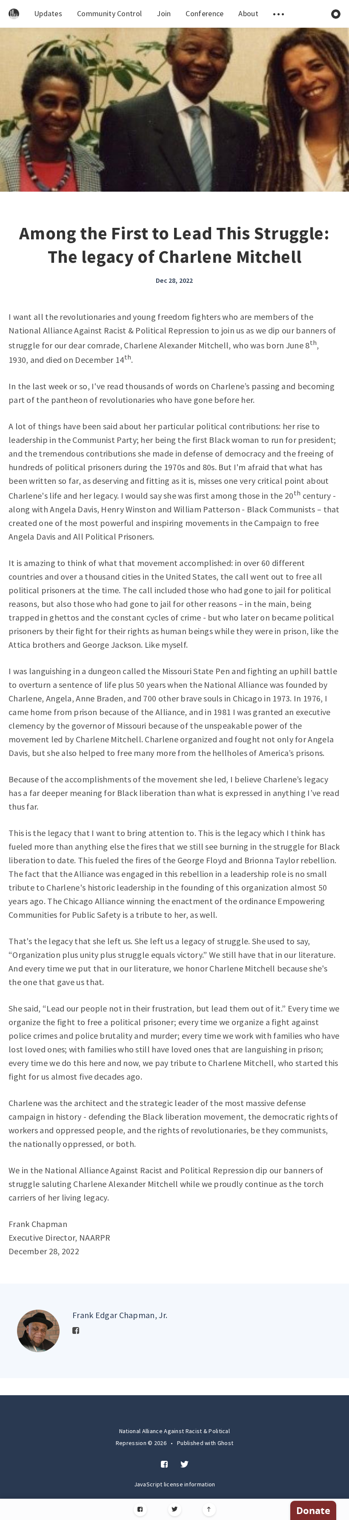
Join (164, 13)
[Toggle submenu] (278, 14)
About (248, 13)
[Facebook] (140, 1509)
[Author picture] (38, 1331)
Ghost (225, 1443)
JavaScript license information (174, 1484)
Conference (204, 13)
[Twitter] (174, 1509)
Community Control (109, 13)
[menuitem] (14, 14)
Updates (48, 13)
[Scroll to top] (209, 1509)
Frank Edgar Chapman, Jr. (119, 1315)
